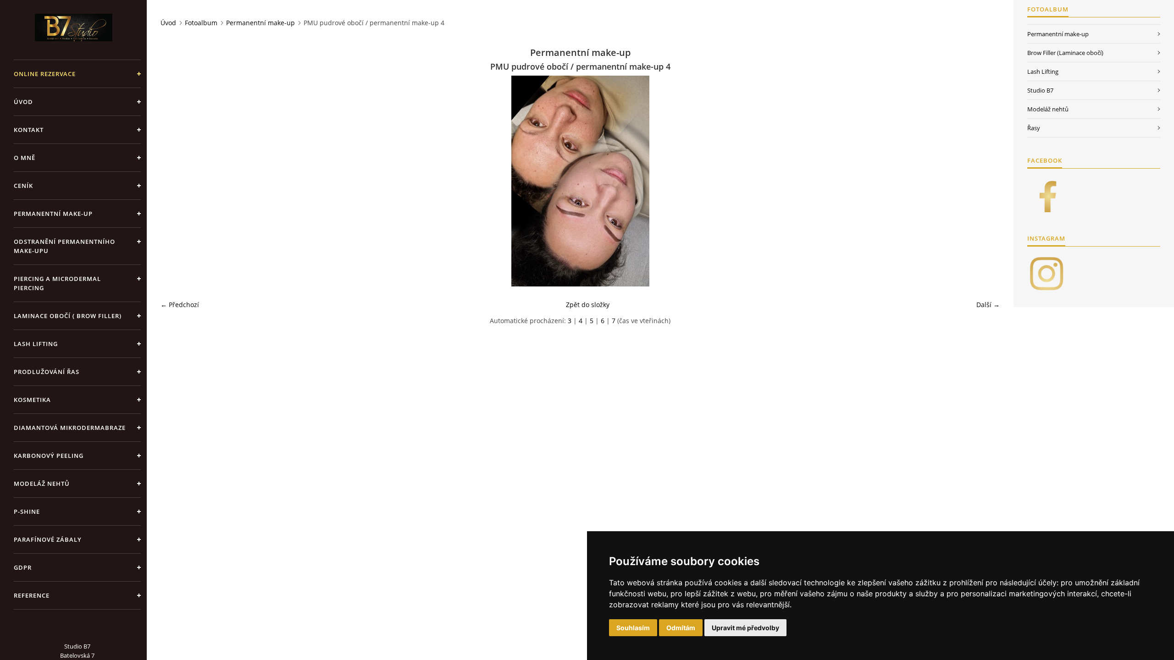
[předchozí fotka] (175, 181)
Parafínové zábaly (48, 539)
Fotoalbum (201, 22)
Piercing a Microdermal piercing (57, 283)
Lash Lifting (36, 344)
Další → (988, 304)
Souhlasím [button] (633, 628)
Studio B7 (1040, 90)
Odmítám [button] (680, 628)
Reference (32, 595)
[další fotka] (985, 181)
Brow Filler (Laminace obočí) (1065, 53)
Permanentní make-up (53, 213)
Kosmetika (32, 400)
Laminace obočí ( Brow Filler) (68, 316)
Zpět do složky (587, 304)
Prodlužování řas (46, 372)
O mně (24, 158)
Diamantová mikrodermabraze (70, 428)
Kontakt (29, 130)
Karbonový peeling (48, 455)
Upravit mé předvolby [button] (745, 628)
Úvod (23, 102)
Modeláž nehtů (42, 483)
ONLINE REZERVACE (45, 74)
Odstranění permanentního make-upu (64, 246)
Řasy (1033, 128)
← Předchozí (180, 304)
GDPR (23, 567)
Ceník (23, 186)
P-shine (27, 511)
